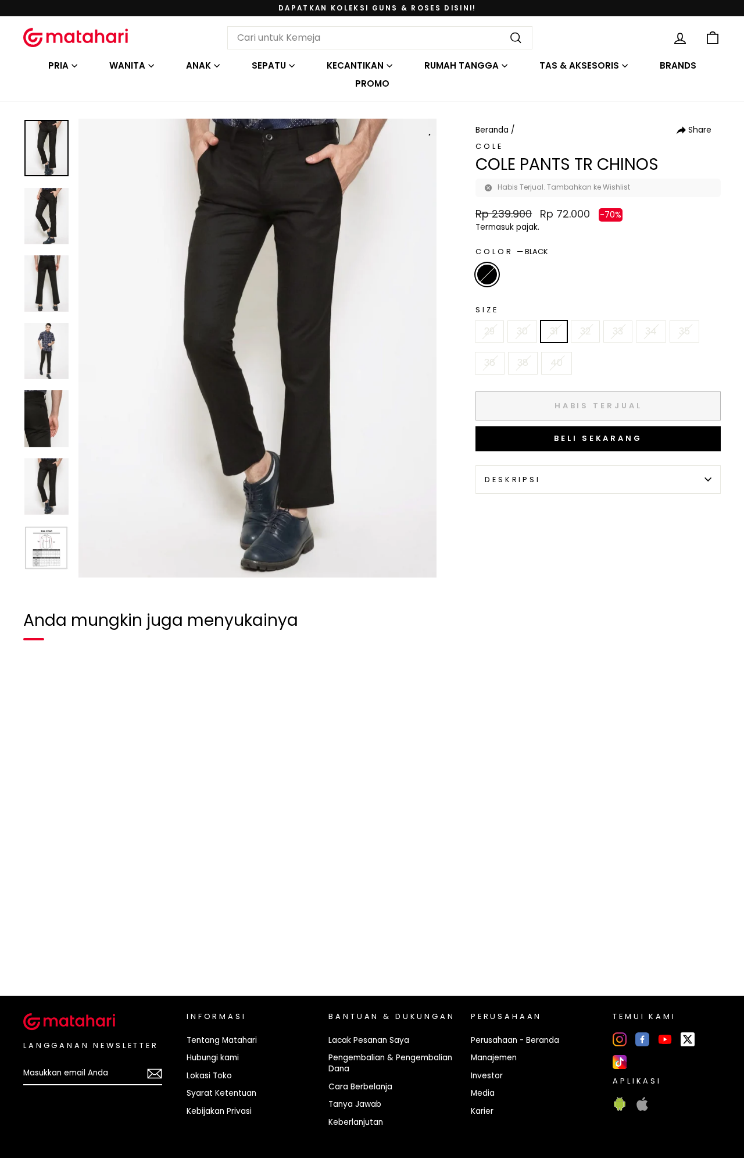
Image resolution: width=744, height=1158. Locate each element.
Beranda (492, 130)
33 (618, 331)
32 (585, 331)
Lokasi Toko (209, 1075)
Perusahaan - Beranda (515, 1040)
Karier (482, 1111)
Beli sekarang (598, 438)
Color (511, 251)
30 (522, 331)
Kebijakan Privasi (219, 1111)
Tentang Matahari (222, 1040)
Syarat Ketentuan (221, 1093)
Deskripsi (513, 479)
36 (489, 362)
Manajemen (494, 1057)
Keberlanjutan (355, 1122)
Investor (487, 1075)
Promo (372, 83)
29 (489, 331)
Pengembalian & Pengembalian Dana (390, 1063)
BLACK (487, 274)
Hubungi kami (213, 1057)
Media (483, 1093)
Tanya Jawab (354, 1104)
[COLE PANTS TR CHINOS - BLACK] (39, 947)
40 (556, 362)
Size (486, 310)
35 (684, 331)
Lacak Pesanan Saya (368, 1040)
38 (522, 362)
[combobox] (379, 37)
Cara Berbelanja (360, 1086)
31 (554, 331)
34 (651, 331)
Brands (678, 65)
